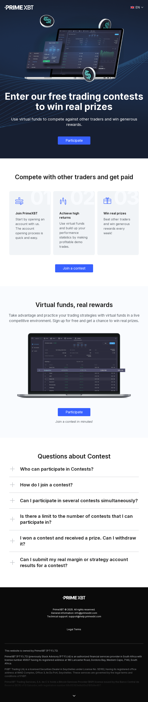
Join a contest (74, 268)
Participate (74, 140)
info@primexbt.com (86, 613)
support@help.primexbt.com (85, 616)
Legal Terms (74, 629)
